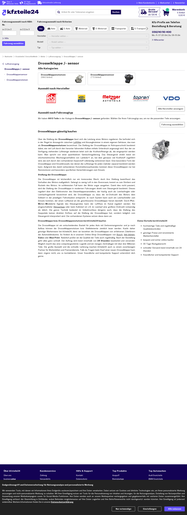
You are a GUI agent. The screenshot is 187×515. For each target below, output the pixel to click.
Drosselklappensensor (17, 74)
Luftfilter (77, 142)
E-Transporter (141, 28)
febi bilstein (129, 234)
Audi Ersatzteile (155, 475)
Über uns (7, 475)
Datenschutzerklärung (62, 502)
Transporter (120, 28)
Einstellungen (149, 509)
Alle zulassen (174, 509)
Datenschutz (81, 479)
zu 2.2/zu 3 (25, 29)
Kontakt (79, 475)
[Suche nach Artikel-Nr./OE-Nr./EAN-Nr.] (116, 12)
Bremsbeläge (118, 479)
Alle (41, 28)
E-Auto (67, 28)
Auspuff (115, 475)
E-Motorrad (101, 28)
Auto (53, 28)
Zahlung (43, 475)
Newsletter (180, 3)
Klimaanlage (59, 207)
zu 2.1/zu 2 (7, 29)
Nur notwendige (123, 509)
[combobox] (84, 12)
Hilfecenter (159, 40)
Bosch (120, 234)
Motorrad (83, 28)
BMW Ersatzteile (156, 479)
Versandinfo (45, 479)
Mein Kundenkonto (146, 3)
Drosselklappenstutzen (17, 80)
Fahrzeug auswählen (172, 124)
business (10, 479)
